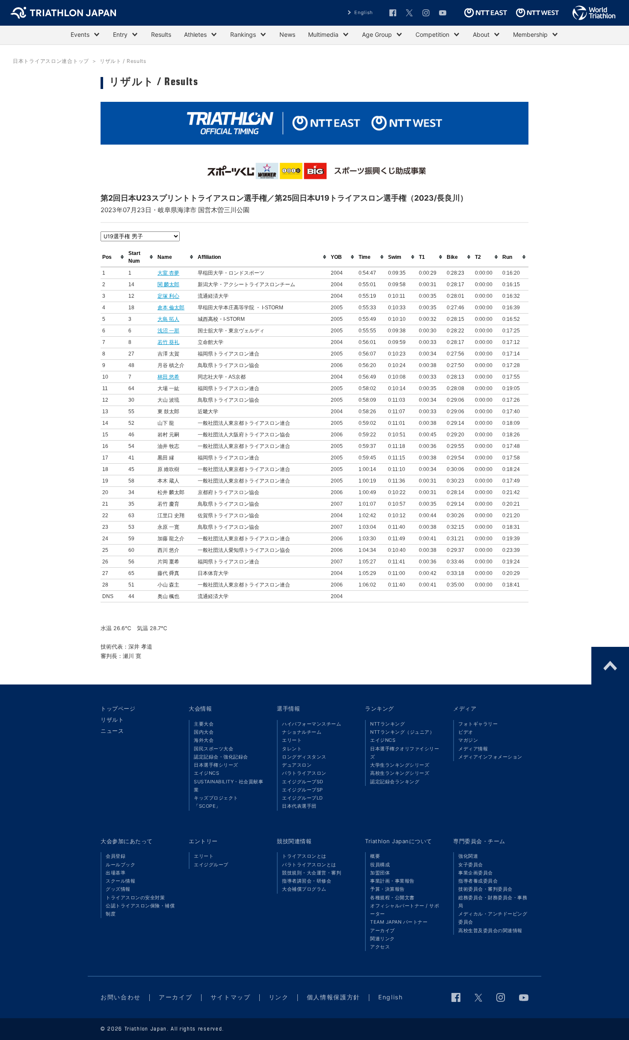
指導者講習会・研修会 (306, 881)
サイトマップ (231, 997)
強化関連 (468, 856)
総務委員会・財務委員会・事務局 (492, 902)
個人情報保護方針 (333, 997)
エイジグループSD (302, 782)
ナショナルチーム (301, 732)
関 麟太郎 (168, 284)
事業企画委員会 (475, 873)
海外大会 (204, 740)
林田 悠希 (168, 377)
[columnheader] (114, 257)
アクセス (380, 947)
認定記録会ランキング (394, 782)
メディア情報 (473, 749)
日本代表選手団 (299, 806)
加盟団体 (380, 873)
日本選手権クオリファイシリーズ (404, 753)
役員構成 (380, 865)
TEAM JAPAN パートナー (398, 922)
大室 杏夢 (168, 273)
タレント (292, 749)
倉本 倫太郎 (170, 308)
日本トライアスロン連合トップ (51, 61)
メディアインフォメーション (490, 757)
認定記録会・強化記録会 (221, 757)
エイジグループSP (302, 790)
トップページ (118, 708)
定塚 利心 (168, 296)
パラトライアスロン (304, 773)
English (363, 12)
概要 (375, 856)
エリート (292, 740)
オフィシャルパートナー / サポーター (404, 910)
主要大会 (204, 724)
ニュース (112, 730)
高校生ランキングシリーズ (399, 773)
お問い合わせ (121, 997)
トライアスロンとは (304, 856)
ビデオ (465, 732)
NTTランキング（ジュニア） (402, 732)
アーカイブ (382, 930)
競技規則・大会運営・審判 (311, 873)
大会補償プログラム (304, 889)
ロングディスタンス (304, 757)
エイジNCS (206, 773)
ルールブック (120, 865)
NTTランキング (387, 724)
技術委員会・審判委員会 (485, 889)
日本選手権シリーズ (216, 765)
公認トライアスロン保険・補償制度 (140, 910)
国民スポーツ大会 (213, 749)
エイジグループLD (302, 798)
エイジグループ (211, 865)
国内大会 (204, 732)
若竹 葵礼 (168, 342)
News (287, 34)
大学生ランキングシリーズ (399, 765)
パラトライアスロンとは (309, 865)
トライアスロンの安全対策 (135, 898)
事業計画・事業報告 (392, 881)
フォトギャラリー (478, 724)
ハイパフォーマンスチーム (311, 724)
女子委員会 (470, 865)
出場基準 (115, 873)
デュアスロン (297, 765)
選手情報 (288, 708)
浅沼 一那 (168, 331)
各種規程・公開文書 (392, 898)
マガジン (468, 740)
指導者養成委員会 (478, 881)
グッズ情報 (118, 889)
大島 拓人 (168, 319)
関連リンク (382, 939)
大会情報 (200, 708)
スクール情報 (120, 881)
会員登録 (115, 856)
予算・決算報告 (387, 889)
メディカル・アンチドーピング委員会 (492, 918)
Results (161, 34)
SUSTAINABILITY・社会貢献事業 (228, 786)
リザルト (112, 719)
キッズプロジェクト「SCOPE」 (216, 802)
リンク (279, 997)
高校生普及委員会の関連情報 (490, 930)
